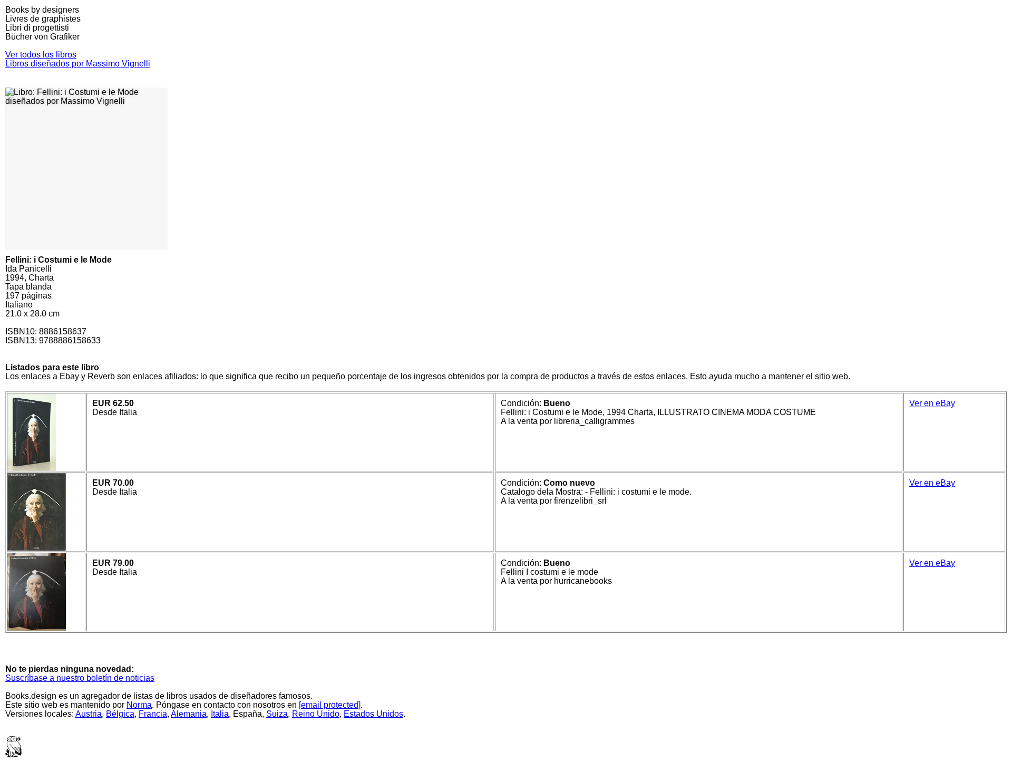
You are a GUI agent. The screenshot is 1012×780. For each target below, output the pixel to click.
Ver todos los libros (40, 54)
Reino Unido (315, 713)
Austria (88, 713)
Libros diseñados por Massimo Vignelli (77, 63)
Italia (220, 713)
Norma (139, 704)
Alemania (189, 713)
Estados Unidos (373, 713)
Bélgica (120, 713)
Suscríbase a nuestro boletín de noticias (79, 677)
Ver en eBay (932, 403)
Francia (153, 713)
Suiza (277, 713)
